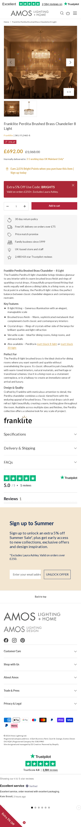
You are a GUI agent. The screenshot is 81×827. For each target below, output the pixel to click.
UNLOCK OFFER (57, 574)
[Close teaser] (24, 822)
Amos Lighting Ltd (18, 736)
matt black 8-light (47, 343)
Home (6, 22)
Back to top (40, 596)
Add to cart (54, 205)
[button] (68, 13)
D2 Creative (36, 744)
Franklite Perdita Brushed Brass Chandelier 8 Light (34, 22)
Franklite (8, 135)
